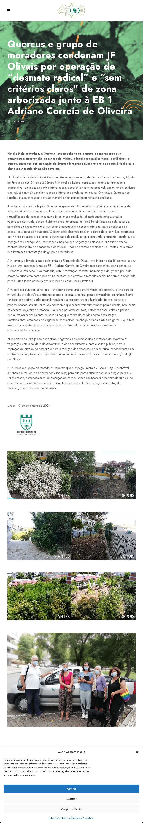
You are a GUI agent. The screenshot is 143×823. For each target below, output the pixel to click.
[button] (137, 752)
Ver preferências (71, 809)
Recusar (71, 799)
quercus (18, 121)
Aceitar (71, 789)
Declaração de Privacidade (80, 818)
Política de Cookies (57, 818)
